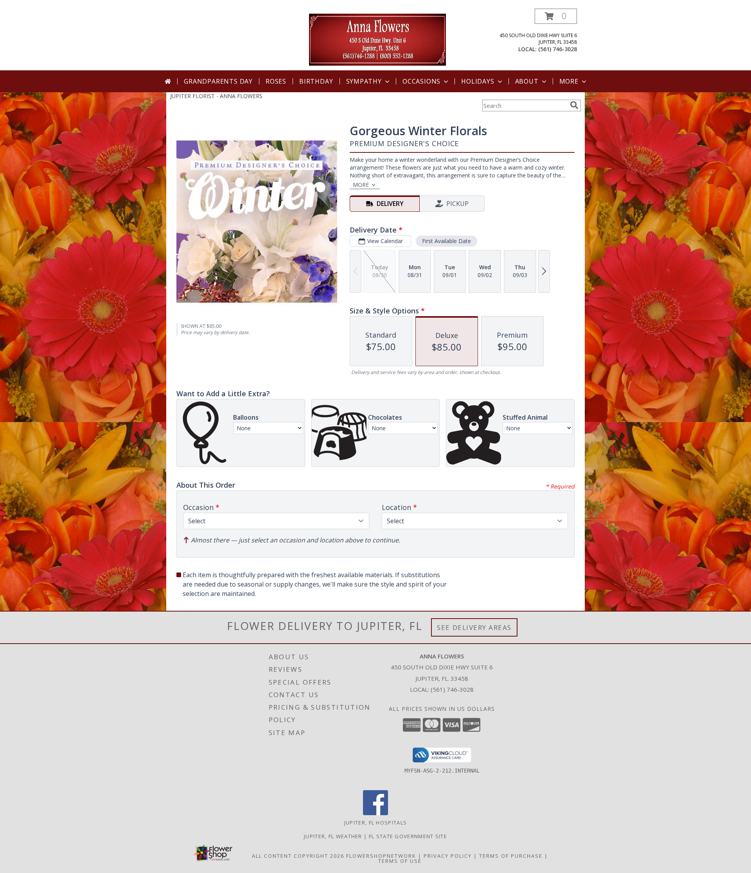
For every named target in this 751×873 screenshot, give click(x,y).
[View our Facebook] (375, 813)
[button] (556, 16)
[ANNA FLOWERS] (377, 39)
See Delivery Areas (474, 627)
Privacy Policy (448, 855)
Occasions (421, 81)
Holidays (477, 81)
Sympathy (364, 81)
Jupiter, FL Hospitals (375, 822)
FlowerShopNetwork (381, 855)
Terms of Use (400, 860)
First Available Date (446, 241)
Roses (276, 81)
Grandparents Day (218, 81)
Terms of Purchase (511, 855)
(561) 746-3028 (557, 49)
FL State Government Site (408, 836)
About (527, 81)
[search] (574, 105)
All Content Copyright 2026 (298, 855)
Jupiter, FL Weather (333, 836)
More (569, 81)
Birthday (316, 81)
